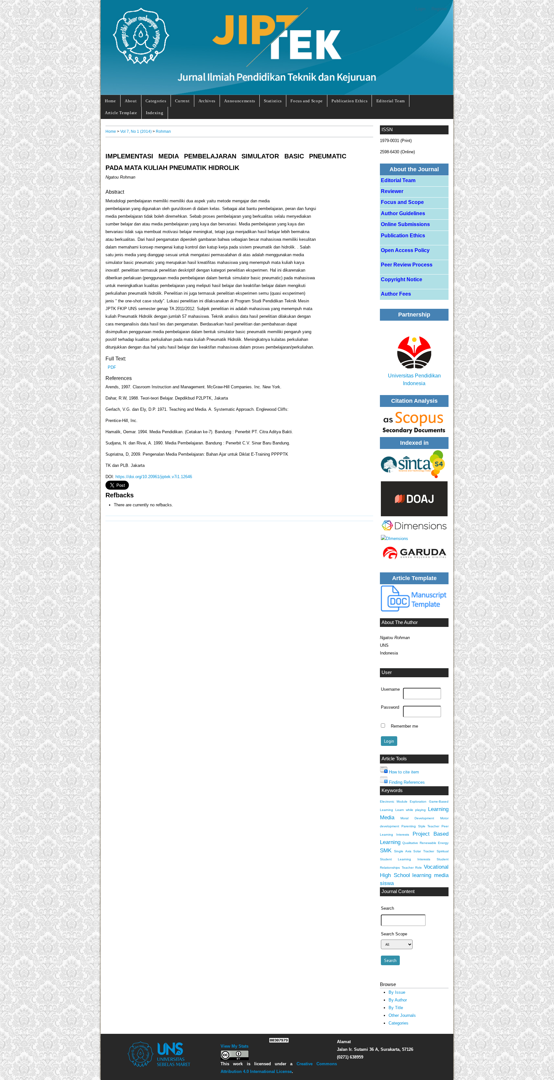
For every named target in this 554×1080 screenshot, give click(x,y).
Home (110, 100)
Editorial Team (390, 100)
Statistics (273, 100)
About (131, 100)
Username (390, 689)
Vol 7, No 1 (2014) (136, 131)
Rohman (163, 131)
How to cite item (404, 772)
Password (390, 707)
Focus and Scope (306, 100)
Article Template (121, 112)
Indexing (154, 112)
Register (439, 8)
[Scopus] (414, 421)
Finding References (407, 782)
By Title (396, 1007)
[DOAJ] (414, 498)
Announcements (239, 100)
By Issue (397, 992)
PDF (112, 367)
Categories (156, 100)
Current (182, 100)
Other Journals (402, 1015)
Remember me (404, 726)
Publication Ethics (349, 100)
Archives (206, 100)
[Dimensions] (414, 464)
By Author (398, 1000)
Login (420, 8)
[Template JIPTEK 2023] (414, 599)
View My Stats (234, 1046)
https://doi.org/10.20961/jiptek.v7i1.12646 (153, 476)
